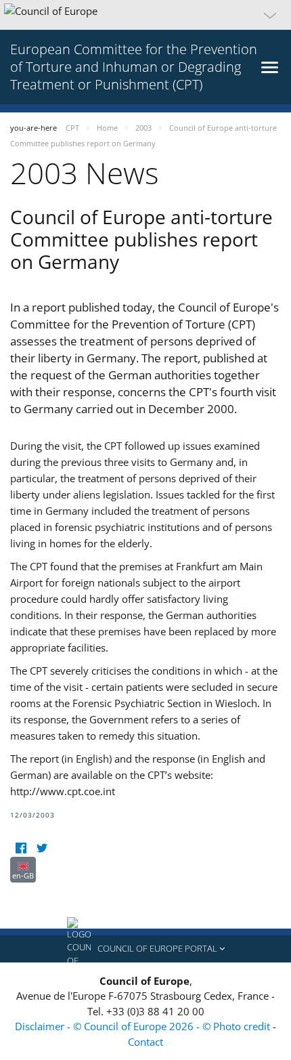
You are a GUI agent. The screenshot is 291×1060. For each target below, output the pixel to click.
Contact (145, 1041)
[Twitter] (41, 848)
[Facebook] (20, 848)
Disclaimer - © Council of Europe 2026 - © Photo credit (144, 1026)
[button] (145, 15)
